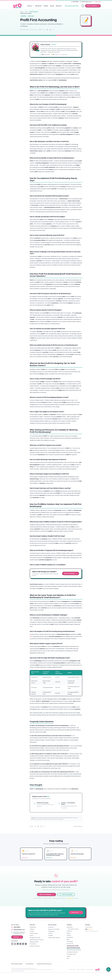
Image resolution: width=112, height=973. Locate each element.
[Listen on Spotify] (23, 943)
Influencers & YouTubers (54, 929)
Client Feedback (89, 969)
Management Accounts (35, 937)
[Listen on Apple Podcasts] (26, 943)
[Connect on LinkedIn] (18, 943)
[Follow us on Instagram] (12, 943)
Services (29, 6)
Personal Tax (33, 943)
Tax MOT (32, 931)
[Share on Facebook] (50, 29)
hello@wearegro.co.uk (87, 1)
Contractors (51, 927)
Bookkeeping (33, 927)
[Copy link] (53, 29)
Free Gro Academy (67, 894)
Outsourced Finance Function (36, 939)
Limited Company (34, 933)
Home (21, 11)
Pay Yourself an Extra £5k (71, 6)
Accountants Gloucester (72, 952)
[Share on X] (44, 29)
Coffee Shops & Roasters (54, 937)
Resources (58, 6)
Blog (26, 11)
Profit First (32, 929)
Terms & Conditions (81, 969)
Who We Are (38, 6)
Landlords (50, 935)
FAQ (68, 958)
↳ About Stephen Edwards (73, 929)
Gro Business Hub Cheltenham (74, 949)
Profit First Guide (33, 11)
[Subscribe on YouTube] (20, 943)
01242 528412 (75, 1)
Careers (68, 956)
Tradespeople (51, 931)
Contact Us (16, 937)
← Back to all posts (77, 826)
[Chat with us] (108, 969)
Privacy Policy (72, 969)
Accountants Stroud (71, 954)
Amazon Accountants (34, 946)
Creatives (50, 933)
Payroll (31, 935)
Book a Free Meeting (92, 5)
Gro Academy (70, 937)
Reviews (46, 6)
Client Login (98, 1)
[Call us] (83, 5)
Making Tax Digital (34, 941)
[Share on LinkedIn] (47, 29)
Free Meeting (70, 941)
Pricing (52, 6)
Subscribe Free (75, 912)
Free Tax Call (70, 943)
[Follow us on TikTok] (15, 943)
